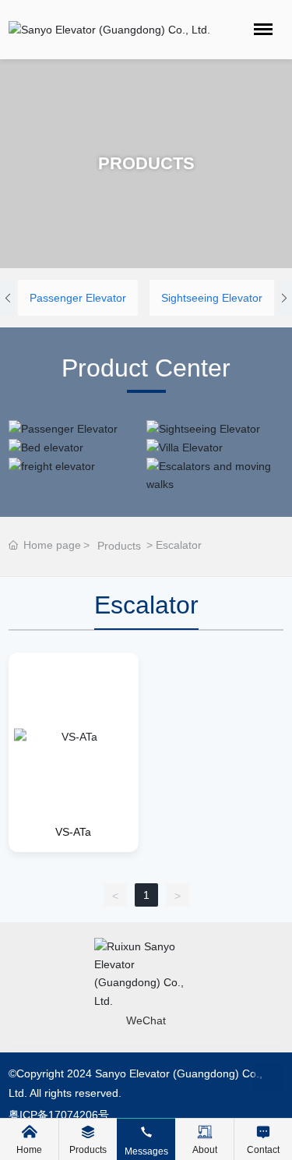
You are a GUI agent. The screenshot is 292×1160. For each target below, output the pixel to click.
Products (119, 545)
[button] (8, 298)
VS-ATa (73, 832)
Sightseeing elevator (211, 298)
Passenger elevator (78, 298)
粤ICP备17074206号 (59, 1115)
